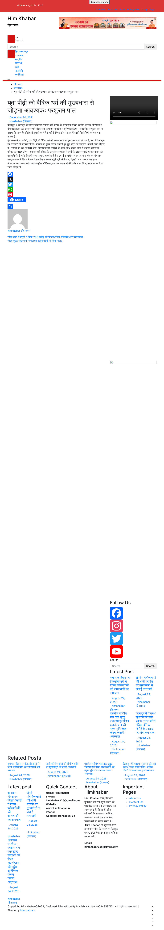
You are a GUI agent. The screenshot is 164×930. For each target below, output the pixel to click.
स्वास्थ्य (18, 63)
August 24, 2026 (19, 775)
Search (19, 40)
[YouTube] (133, 651)
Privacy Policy (133, 9)
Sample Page (148, 9)
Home (122, 9)
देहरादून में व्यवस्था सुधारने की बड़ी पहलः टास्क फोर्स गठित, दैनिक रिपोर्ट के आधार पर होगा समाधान (146, 722)
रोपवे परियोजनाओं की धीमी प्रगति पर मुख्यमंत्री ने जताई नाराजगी (146, 683)
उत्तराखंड (19, 55)
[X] (56, 179)
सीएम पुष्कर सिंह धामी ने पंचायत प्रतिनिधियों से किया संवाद (35, 240)
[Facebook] (56, 174)
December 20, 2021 (21, 117)
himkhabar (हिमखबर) (20, 121)
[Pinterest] (56, 194)
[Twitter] (56, 184)
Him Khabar (22, 18)
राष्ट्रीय (18, 59)
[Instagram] (133, 626)
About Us (100, 9)
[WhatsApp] (56, 189)
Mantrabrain (27, 910)
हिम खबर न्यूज (21, 51)
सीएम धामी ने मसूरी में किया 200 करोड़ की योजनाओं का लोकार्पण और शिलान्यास (45, 237)
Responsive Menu (99, 2)
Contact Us (112, 9)
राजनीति (19, 70)
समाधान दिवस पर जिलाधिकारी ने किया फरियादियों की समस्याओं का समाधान (120, 685)
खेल (17, 66)
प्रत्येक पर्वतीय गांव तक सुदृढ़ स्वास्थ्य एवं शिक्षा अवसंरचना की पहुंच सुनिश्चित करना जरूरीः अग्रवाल (119, 724)
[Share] (56, 206)
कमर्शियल (19, 74)
